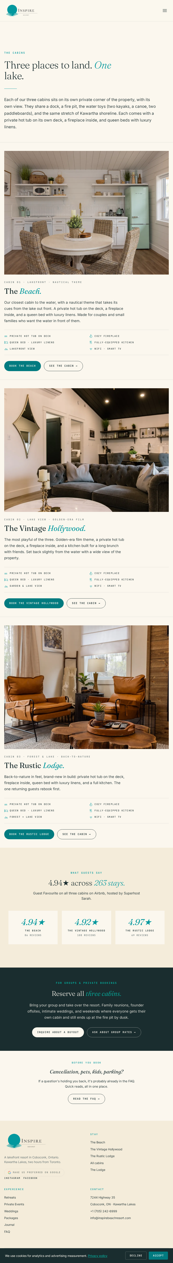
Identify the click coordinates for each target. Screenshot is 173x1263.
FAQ (7, 1231)
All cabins (97, 1163)
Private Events (14, 1204)
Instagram (12, 1178)
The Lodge (97, 1169)
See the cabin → (63, 366)
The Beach (97, 1142)
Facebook (30, 1178)
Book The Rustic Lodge (29, 834)
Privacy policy (97, 1256)
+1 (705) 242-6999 (103, 1211)
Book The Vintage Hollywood (34, 603)
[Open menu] (165, 11)
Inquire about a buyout (58, 1032)
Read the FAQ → (86, 1098)
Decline (136, 1255)
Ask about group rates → (114, 1032)
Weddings (11, 1211)
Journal (9, 1224)
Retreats (10, 1197)
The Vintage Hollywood (106, 1149)
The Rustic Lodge (102, 1156)
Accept (158, 1255)
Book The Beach (22, 366)
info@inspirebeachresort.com (110, 1218)
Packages (11, 1218)
